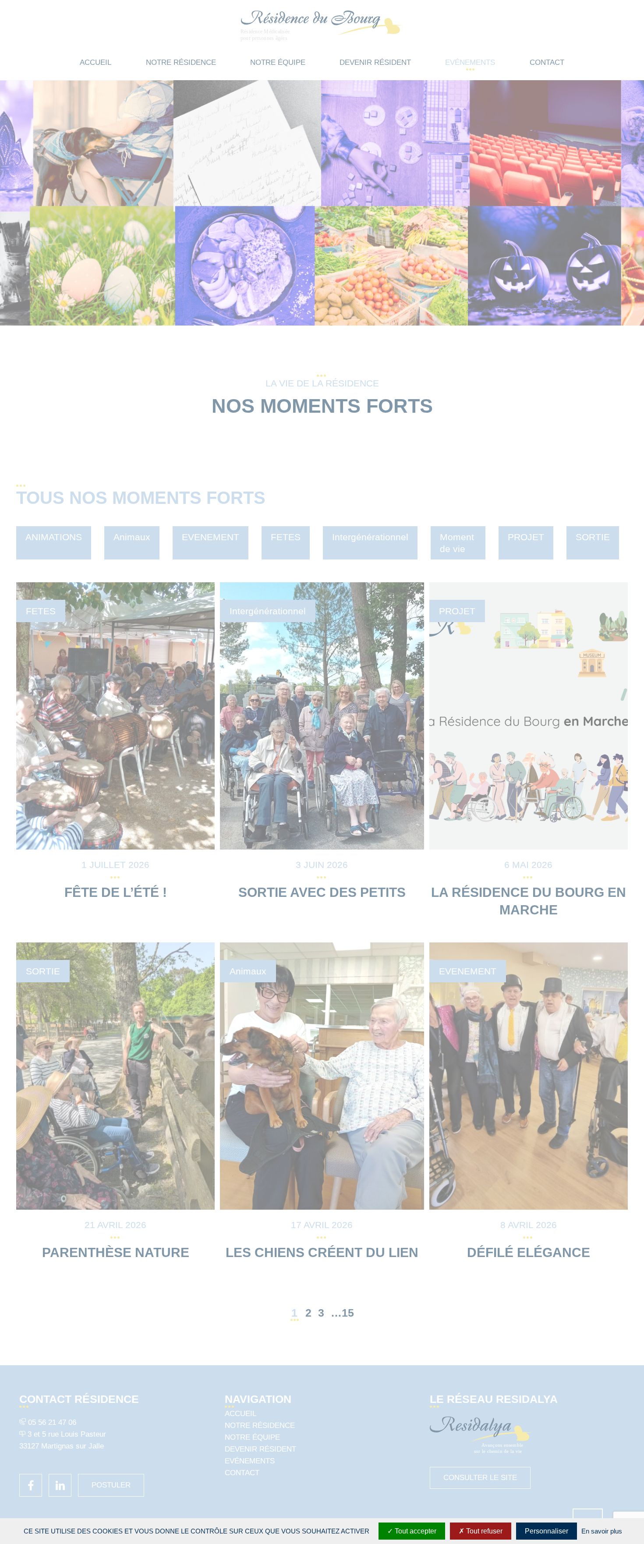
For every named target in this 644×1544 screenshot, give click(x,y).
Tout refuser (483, 1531)
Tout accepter (414, 1531)
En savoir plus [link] (601, 1531)
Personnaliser (546, 1531)
